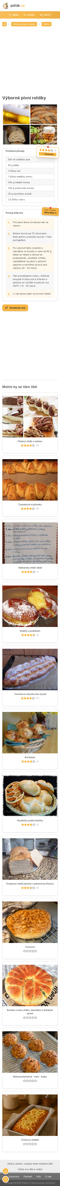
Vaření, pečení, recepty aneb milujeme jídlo (30, 1163)
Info (38, 1176)
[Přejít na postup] (5, 1179)
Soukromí (14, 1176)
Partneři (28, 1176)
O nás (48, 1176)
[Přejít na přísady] (5, 1171)
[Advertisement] (30, 61)
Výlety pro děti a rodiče (30, 1169)
